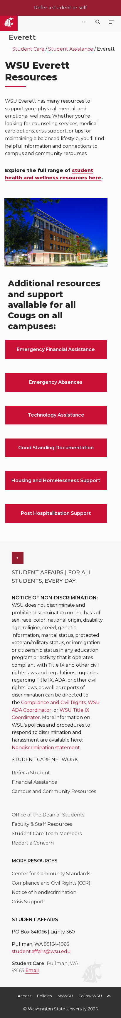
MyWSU (65, 995)
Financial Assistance (34, 782)
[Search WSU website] (98, 22)
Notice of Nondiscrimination (44, 892)
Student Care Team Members (47, 833)
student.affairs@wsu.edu (41, 951)
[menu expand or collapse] (111, 22)
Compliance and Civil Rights (53, 702)
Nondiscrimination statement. (46, 747)
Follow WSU (90, 995)
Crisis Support (28, 901)
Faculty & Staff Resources (42, 824)
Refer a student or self (60, 8)
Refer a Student (31, 772)
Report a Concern (33, 843)
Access (24, 995)
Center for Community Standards (51, 873)
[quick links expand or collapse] (84, 22)
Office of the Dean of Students (48, 815)
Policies (44, 995)
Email (32, 970)
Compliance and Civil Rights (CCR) (51, 883)
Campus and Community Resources (54, 791)
